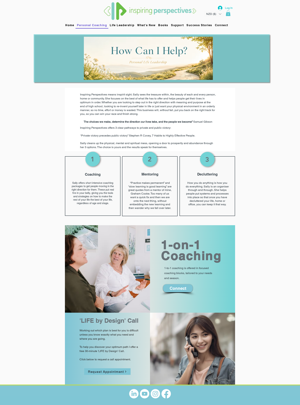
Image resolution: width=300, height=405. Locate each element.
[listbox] (214, 14)
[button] (228, 13)
